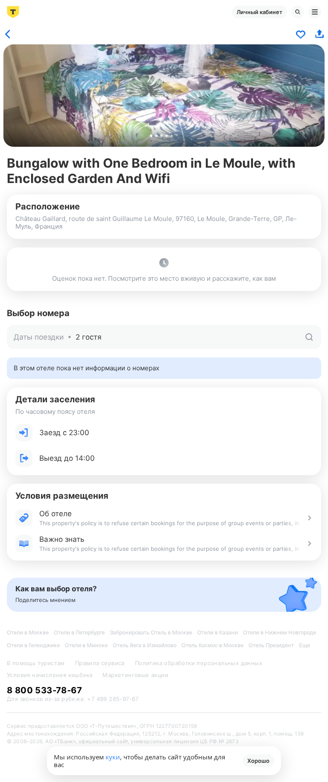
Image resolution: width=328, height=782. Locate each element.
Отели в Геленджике (33, 645)
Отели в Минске (86, 645)
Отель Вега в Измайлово (144, 645)
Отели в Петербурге (79, 632)
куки (112, 757)
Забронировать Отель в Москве (151, 632)
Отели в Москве (28, 632)
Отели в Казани (217, 632)
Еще (304, 645)
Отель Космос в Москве (212, 645)
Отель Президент (271, 645)
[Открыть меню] (314, 12)
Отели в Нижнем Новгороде (279, 632)
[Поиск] (297, 12)
